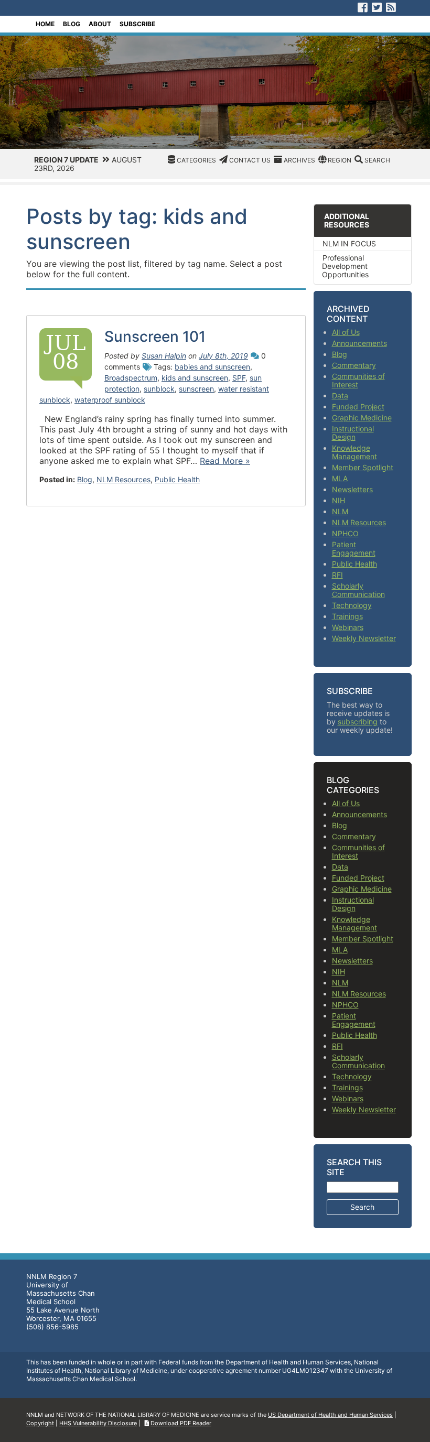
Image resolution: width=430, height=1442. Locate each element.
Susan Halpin (164, 355)
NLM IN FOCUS (349, 243)
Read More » (225, 461)
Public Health (177, 479)
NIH (338, 500)
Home (45, 24)
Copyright (40, 1423)
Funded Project (358, 406)
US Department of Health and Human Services (330, 1414)
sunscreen (196, 388)
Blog (71, 24)
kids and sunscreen (195, 377)
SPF (238, 377)
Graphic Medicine (362, 417)
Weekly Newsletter (364, 638)
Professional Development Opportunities (345, 266)
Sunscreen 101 (155, 336)
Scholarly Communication (358, 590)
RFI (337, 574)
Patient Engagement (353, 548)
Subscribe (137, 24)
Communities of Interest (358, 380)
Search (377, 160)
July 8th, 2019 (223, 355)
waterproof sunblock (109, 399)
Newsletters (352, 489)
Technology (352, 605)
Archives (299, 160)
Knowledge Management (354, 452)
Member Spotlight (362, 467)
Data (340, 395)
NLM (340, 511)
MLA (340, 478)
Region (339, 160)
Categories (196, 160)
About (100, 24)
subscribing (358, 721)
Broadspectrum (130, 377)
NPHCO (345, 533)
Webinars (347, 627)
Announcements (359, 343)
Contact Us (250, 160)
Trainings (347, 616)
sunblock (159, 388)
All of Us (346, 332)
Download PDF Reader (180, 1423)
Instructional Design (353, 432)
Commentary (354, 365)
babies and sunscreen (212, 366)
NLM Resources (123, 479)
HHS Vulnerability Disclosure (98, 1423)
